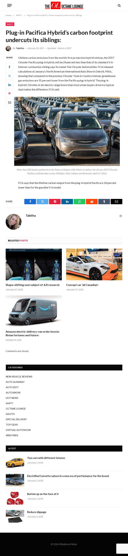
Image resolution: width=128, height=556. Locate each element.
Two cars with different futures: (46, 457)
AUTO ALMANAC (15, 381)
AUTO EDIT (12, 387)
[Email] (9, 102)
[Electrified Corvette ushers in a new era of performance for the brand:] (15, 480)
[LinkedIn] (9, 85)
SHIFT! (10, 24)
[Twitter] (9, 76)
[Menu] (9, 5)
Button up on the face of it (43, 493)
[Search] (119, 5)
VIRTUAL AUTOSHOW (18, 430)
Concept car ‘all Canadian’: (82, 284)
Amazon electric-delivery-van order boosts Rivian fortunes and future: (32, 333)
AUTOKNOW (13, 392)
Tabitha (20, 48)
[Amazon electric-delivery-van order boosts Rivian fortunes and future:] (34, 311)
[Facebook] (9, 67)
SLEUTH (10, 413)
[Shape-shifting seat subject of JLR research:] (34, 264)
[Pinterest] (9, 93)
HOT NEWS (12, 397)
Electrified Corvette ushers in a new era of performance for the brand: (68, 475)
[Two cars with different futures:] (15, 462)
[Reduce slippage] (15, 516)
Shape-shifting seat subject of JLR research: (33, 284)
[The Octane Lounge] (64, 5)
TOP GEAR (12, 424)
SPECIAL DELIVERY (16, 419)
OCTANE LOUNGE (16, 408)
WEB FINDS (12, 435)
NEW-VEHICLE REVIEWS (19, 376)
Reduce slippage (36, 511)
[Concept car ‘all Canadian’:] (94, 264)
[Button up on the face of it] (15, 498)
